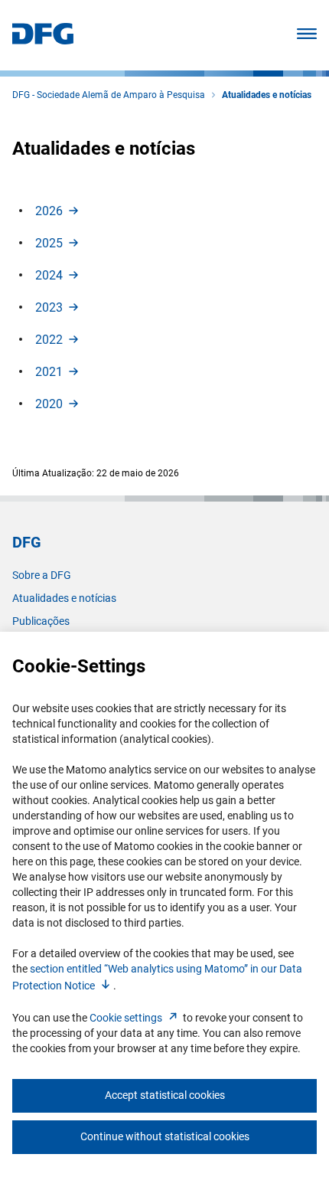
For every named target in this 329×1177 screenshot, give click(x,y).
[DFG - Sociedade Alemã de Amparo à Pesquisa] (42, 40)
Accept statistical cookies (165, 1095)
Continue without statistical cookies (164, 1136)
